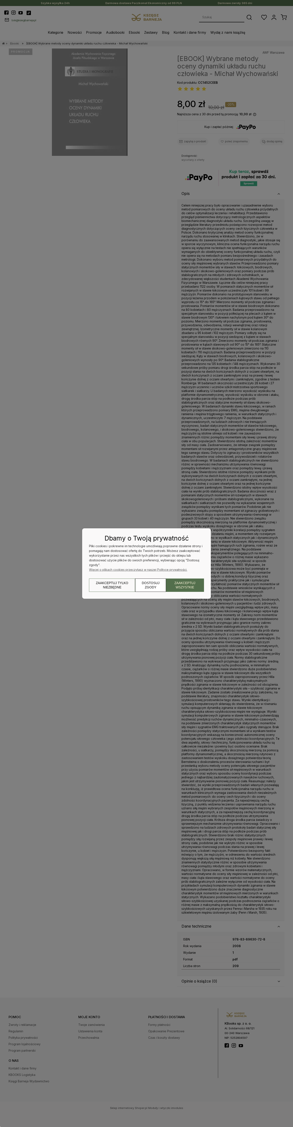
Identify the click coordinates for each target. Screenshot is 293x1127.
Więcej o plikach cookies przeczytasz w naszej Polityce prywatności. (138, 569)
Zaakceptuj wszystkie (184, 585)
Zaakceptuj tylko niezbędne (112, 585)
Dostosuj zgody (151, 585)
